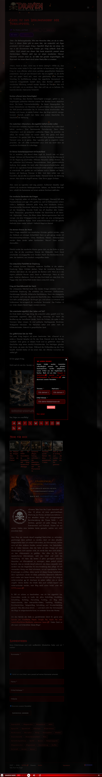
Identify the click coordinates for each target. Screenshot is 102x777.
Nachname (55, 389)
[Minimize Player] (99, 775)
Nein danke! (41, 414)
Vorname (39, 389)
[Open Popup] (40, 775)
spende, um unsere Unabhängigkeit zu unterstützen (51, 376)
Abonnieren (51, 407)
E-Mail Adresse (41, 398)
